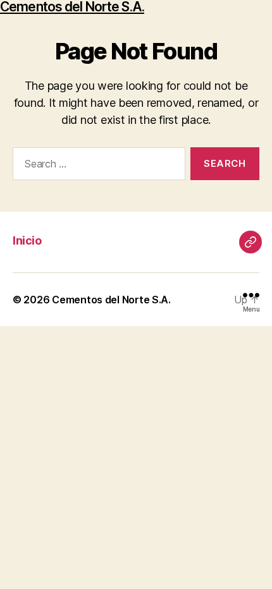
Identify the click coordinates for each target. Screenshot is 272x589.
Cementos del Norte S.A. (72, 6)
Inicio (27, 240)
